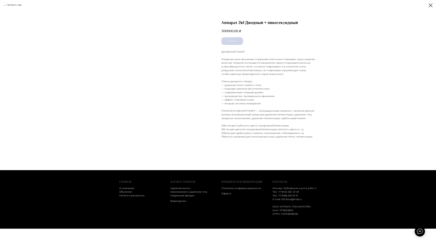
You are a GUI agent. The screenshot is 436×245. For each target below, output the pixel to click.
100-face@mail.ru (291, 199)
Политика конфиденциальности (241, 188)
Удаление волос (180, 188)
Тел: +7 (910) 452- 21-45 (285, 191)
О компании (126, 188)
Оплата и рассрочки (131, 195)
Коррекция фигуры (182, 195)
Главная (125, 182)
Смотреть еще (14, 5)
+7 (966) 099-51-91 (288, 195)
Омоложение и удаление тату (188, 191)
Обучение (125, 191)
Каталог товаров (182, 182)
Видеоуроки (178, 200)
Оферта (226, 193)
